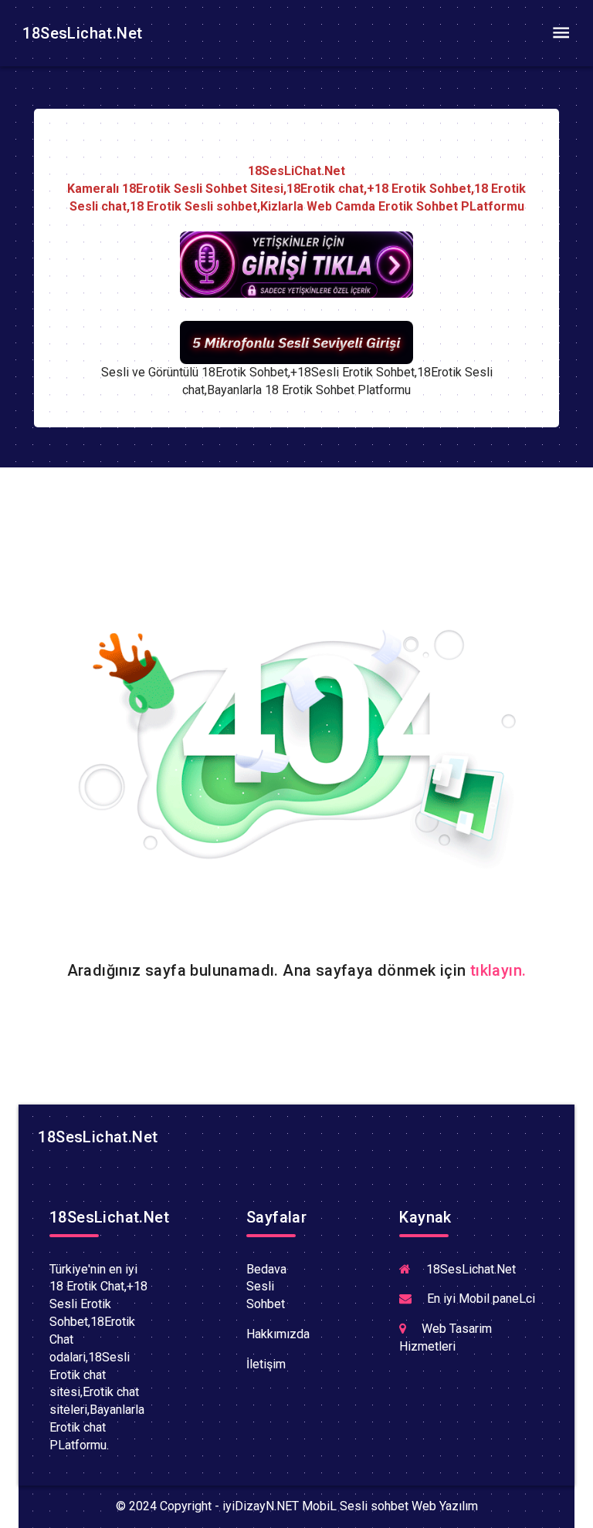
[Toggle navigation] (560, 33)
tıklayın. (498, 970)
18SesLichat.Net (80, 33)
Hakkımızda (278, 1334)
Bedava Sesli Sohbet (266, 1287)
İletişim (266, 1364)
